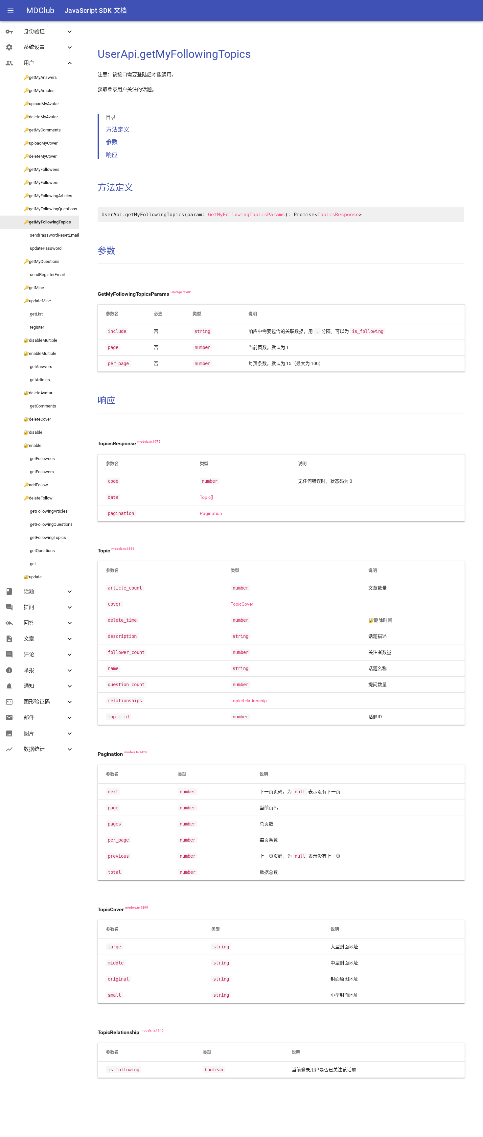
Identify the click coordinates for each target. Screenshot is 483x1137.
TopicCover (242, 604)
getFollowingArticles (46, 511)
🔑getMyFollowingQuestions (50, 208)
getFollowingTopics (45, 537)
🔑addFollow (36, 484)
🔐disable (33, 432)
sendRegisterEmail (44, 274)
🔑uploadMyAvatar (41, 103)
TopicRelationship (249, 700)
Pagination (211, 513)
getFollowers (39, 471)
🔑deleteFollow (38, 498)
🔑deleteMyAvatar (41, 116)
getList (33, 314)
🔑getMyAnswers (40, 77)
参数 (112, 142)
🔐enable (32, 445)
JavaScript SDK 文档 (96, 10)
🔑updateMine (37, 300)
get (30, 563)
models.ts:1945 (152, 1030)
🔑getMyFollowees (41, 169)
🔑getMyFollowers (41, 182)
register (34, 327)
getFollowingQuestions (48, 524)
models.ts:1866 (122, 548)
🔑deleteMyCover (40, 156)
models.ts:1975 (148, 441)
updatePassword (42, 248)
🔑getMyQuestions (41, 261)
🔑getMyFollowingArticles (48, 195)
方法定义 (117, 129)
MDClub (40, 10)
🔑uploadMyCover (41, 143)
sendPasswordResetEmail (51, 235)
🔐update (33, 576)
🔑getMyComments (42, 130)
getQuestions (39, 550)
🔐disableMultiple (40, 340)
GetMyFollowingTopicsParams (246, 215)
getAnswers (38, 366)
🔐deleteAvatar (38, 392)
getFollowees (39, 458)
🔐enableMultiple (40, 353)
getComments (40, 406)
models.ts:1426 (135, 752)
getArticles (37, 379)
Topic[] (206, 497)
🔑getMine (34, 287)
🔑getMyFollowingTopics (47, 222)
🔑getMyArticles (39, 90)
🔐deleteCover (37, 419)
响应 (112, 154)
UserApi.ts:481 (181, 292)
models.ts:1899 (136, 907)
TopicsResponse (338, 215)
